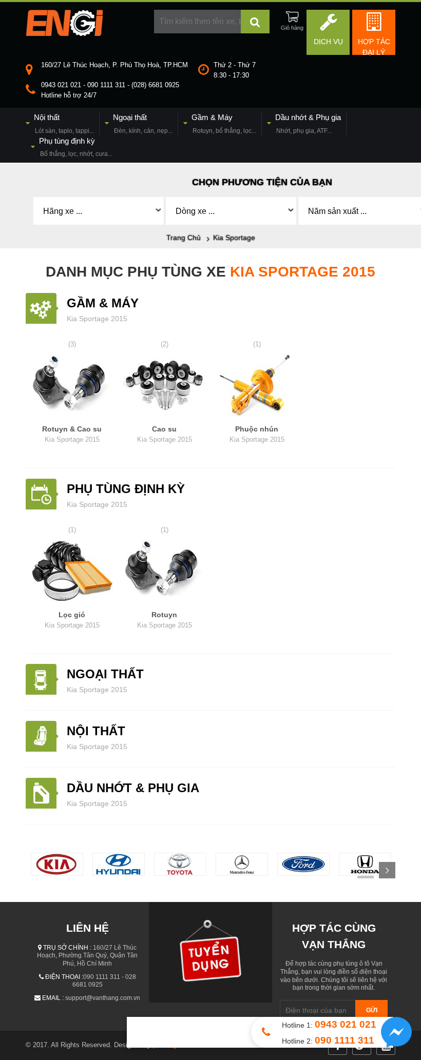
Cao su (164, 434)
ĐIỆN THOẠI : (64, 976)
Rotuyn (164, 620)
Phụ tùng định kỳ (126, 489)
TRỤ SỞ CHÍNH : (67, 947)
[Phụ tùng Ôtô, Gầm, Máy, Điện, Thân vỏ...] (64, 33)
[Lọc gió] (72, 572)
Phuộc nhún (256, 434)
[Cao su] (164, 387)
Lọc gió (72, 620)
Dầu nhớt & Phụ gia (133, 788)
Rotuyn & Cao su (72, 434)
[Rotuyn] (164, 572)
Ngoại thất (105, 674)
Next (387, 870)
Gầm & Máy (103, 303)
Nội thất (96, 731)
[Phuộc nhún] (257, 387)
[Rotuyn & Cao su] (72, 387)
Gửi (371, 1010)
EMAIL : (53, 998)
